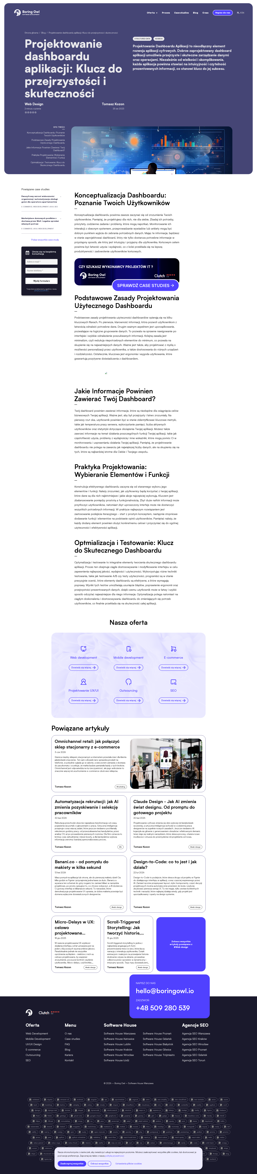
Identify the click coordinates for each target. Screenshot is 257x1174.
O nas (205, 12)
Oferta (151, 12)
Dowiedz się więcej (81, 667)
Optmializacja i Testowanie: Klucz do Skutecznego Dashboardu (48, 164)
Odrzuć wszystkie (99, 1163)
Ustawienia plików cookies (129, 1163)
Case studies (181, 12)
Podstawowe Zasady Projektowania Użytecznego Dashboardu (48, 141)
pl (238, 12)
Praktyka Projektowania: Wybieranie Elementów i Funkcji (48, 156)
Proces (166, 12)
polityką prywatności (114, 1155)
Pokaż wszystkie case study (45, 239)
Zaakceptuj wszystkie (72, 1163)
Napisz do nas (222, 12)
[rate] (26, 112)
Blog (195, 12)
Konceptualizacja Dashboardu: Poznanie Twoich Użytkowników (46, 134)
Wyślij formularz (41, 281)
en (242, 12)
